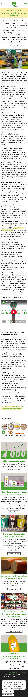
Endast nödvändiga (7, 694)
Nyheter (11, 46)
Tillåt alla (8, 691)
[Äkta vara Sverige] (14, 5)
